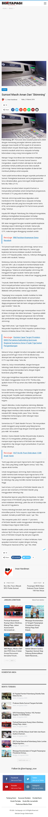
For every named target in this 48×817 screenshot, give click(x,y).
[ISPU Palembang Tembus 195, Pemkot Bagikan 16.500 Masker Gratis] (6, 715)
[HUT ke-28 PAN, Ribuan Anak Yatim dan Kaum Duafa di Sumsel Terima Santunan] (6, 734)
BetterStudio (29, 813)
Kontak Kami (37, 798)
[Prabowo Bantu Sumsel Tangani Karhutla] (6, 705)
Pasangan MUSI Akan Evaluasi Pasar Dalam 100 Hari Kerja (35, 588)
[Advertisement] (24, 35)
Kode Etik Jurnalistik (30, 801)
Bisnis (4, 89)
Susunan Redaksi (24, 798)
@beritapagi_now (29, 768)
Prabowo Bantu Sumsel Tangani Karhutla (27, 703)
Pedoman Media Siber (24, 804)
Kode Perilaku (15, 801)
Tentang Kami (11, 798)
